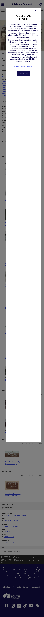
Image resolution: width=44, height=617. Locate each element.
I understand (23, 74)
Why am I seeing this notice (23, 66)
